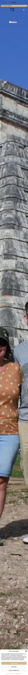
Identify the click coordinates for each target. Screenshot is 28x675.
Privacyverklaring (19, 673)
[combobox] (14, 6)
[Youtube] (13, 8)
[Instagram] (11, 10)
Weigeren (14, 667)
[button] (26, 651)
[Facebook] (11, 8)
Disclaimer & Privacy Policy (10, 673)
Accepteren (14, 663)
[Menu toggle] (23, 10)
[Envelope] (13, 10)
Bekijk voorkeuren (14, 670)
